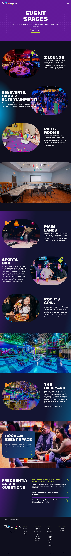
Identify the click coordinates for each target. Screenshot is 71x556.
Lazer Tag (37, 540)
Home (5, 519)
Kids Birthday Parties (50, 544)
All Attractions (37, 542)
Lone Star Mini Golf (37, 532)
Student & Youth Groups (50, 536)
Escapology (37, 538)
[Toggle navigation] (68, 3)
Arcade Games (37, 534)
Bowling (37, 536)
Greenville (61, 530)
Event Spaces (49, 529)
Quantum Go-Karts (37, 529)
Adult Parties (49, 540)
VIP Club (25, 534)
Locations (61, 526)
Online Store (25, 529)
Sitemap (65, 553)
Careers (25, 531)
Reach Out (35, 30)
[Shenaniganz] (34, 3)
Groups (10, 519)
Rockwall (61, 528)
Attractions (37, 526)
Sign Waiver (58, 553)
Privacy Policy (50, 553)
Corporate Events (49, 532)
